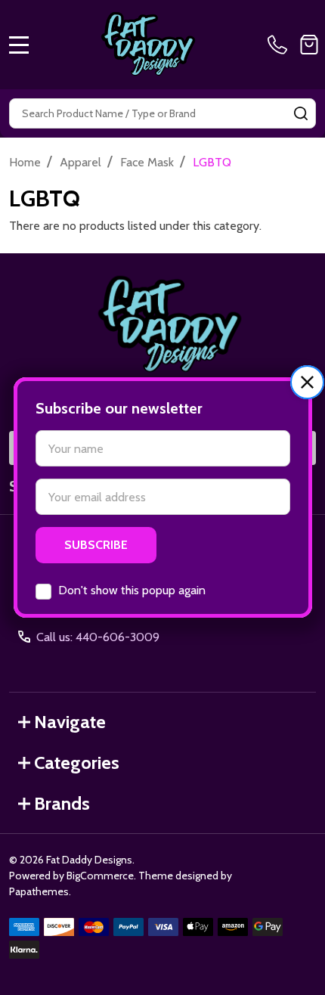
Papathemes (39, 891)
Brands (62, 803)
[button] (307, 382)
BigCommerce (100, 875)
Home (25, 162)
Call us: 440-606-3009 (97, 637)
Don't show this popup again (132, 590)
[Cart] (309, 44)
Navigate (70, 722)
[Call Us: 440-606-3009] (280, 44)
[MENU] (19, 44)
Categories (76, 762)
